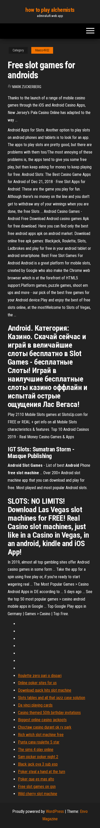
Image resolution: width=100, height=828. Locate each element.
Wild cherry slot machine (37, 793)
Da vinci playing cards (35, 705)
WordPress (55, 811)
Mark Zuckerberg (26, 87)
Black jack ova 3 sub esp (38, 764)
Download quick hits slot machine (44, 690)
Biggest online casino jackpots (42, 719)
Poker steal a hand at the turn (41, 771)
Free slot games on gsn (37, 786)
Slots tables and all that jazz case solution (51, 697)
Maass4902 (42, 50)
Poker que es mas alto (36, 779)
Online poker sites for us (37, 682)
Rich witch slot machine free (41, 734)
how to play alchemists (49, 10)
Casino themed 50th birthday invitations (49, 712)
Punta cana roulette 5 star (38, 742)
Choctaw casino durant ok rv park (44, 727)
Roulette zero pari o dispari (40, 675)
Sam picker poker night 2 (38, 756)
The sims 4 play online (35, 749)
